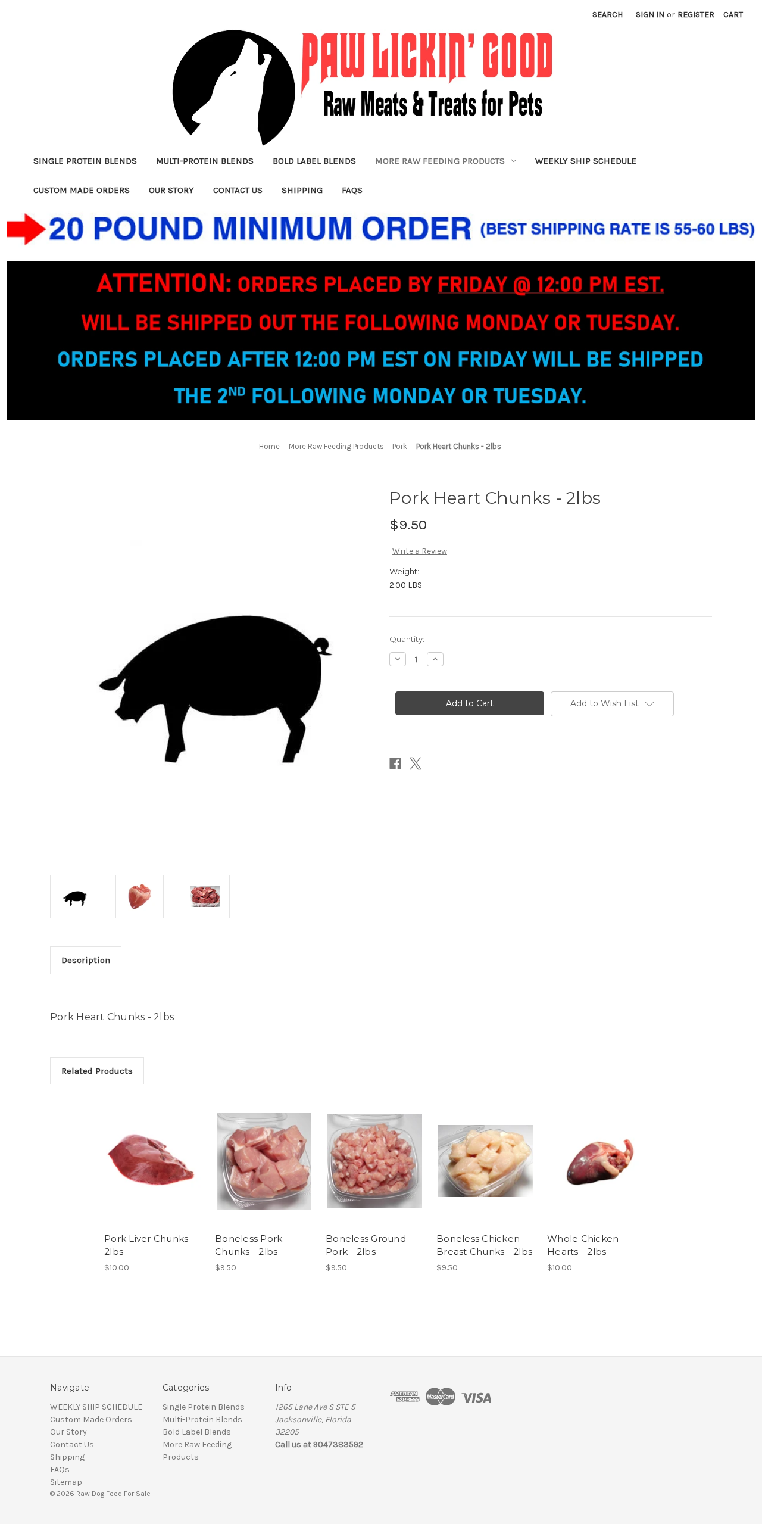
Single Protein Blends (85, 160)
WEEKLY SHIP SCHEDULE (585, 160)
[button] (381, 313)
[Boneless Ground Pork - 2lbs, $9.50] (374, 1161)
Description (85, 960)
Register (695, 15)
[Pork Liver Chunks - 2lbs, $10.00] (153, 1161)
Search (607, 15)
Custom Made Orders (81, 190)
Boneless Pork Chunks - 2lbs (248, 1245)
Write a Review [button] (419, 551)
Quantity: (406, 639)
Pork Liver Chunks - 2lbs (149, 1245)
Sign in (650, 15)
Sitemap (66, 1482)
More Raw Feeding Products (440, 160)
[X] (415, 763)
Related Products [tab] (97, 1070)
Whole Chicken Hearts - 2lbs (583, 1245)
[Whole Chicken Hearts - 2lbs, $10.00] (596, 1161)
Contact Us (238, 190)
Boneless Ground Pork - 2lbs (366, 1245)
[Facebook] (395, 763)
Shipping (302, 190)
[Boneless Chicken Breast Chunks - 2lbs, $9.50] (485, 1161)
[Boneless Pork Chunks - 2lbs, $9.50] (264, 1161)
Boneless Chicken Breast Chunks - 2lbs (484, 1245)
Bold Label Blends (314, 160)
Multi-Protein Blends (205, 160)
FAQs (352, 190)
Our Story (171, 190)
